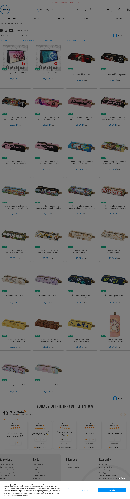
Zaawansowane (82, 490)
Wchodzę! (112, 490)
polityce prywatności (17, 490)
